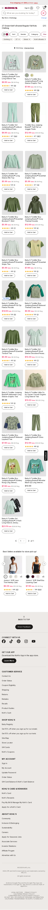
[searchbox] (20, 13)
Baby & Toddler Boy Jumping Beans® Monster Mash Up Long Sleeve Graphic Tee (35, 480)
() (15, 85)
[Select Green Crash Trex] (27, 75)
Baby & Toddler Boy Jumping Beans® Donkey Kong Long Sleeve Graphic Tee (12, 480)
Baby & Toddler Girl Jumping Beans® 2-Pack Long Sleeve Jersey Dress (11, 521)
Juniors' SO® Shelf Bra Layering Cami (35, 581)
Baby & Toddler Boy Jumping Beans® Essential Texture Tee (12, 351)
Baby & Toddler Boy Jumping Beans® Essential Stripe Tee (12, 262)
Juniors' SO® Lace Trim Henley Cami (11, 581)
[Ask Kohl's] (43, 13)
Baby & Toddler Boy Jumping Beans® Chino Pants (34, 437)
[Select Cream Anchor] (16, 576)
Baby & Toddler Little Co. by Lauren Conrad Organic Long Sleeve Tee (35, 394)
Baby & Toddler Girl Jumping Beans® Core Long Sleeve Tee (11, 76)
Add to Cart (8, 90)
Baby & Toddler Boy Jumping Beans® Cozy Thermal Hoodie (34, 219)
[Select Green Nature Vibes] (32, 75)
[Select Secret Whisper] (38, 576)
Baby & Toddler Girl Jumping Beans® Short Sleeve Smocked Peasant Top (35, 351)
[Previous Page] (16, 541)
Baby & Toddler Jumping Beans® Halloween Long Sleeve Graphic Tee (12, 394)
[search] (4, 13)
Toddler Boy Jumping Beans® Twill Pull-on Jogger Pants (33, 127)
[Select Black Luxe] (28, 576)
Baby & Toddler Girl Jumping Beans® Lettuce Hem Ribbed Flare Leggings (12, 127)
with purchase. (24, 3)
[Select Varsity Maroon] (33, 576)
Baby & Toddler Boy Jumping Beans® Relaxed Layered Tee (12, 437)
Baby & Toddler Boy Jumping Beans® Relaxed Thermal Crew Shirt (35, 305)
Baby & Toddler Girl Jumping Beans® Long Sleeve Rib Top (11, 176)
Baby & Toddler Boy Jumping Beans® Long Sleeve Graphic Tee (34, 81)
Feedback (46, 456)
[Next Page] (29, 541)
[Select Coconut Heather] (11, 576)
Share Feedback (24, 627)
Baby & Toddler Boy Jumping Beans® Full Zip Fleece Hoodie (11, 305)
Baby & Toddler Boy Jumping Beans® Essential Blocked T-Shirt (12, 219)
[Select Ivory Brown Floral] (5, 576)
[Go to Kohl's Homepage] (11, 8)
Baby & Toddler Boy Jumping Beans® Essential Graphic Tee (35, 176)
